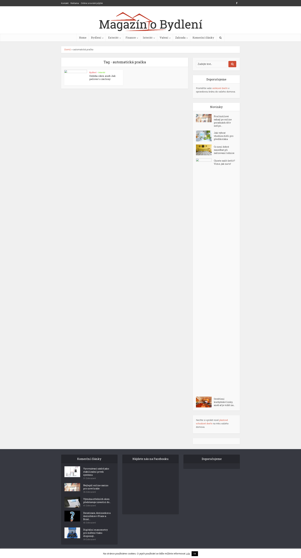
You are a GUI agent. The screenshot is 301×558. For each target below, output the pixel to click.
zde (188, 553)
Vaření (164, 37)
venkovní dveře (220, 88)
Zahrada (180, 37)
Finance (131, 37)
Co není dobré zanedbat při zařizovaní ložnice (224, 150)
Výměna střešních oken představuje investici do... (97, 501)
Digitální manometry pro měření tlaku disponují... (95, 532)
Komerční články (203, 37)
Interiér (148, 37)
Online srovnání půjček (92, 3)
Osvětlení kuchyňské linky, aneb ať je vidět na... (224, 402)
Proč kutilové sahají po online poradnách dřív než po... (223, 121)
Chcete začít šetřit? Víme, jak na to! (224, 162)
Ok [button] (194, 553)
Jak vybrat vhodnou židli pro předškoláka (223, 136)
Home (82, 37)
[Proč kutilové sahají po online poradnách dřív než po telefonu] (205, 118)
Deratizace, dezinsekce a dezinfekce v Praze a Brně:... (97, 516)
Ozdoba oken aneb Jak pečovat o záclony (102, 77)
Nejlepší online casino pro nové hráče (95, 487)
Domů (67, 49)
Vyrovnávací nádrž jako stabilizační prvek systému (96, 471)
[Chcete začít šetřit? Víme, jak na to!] (205, 275)
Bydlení (96, 37)
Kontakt (65, 3)
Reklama (75, 3)
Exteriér (113, 37)
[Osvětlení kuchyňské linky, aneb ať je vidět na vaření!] (205, 402)
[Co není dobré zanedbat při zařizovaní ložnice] (205, 149)
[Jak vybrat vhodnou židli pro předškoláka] (205, 136)
